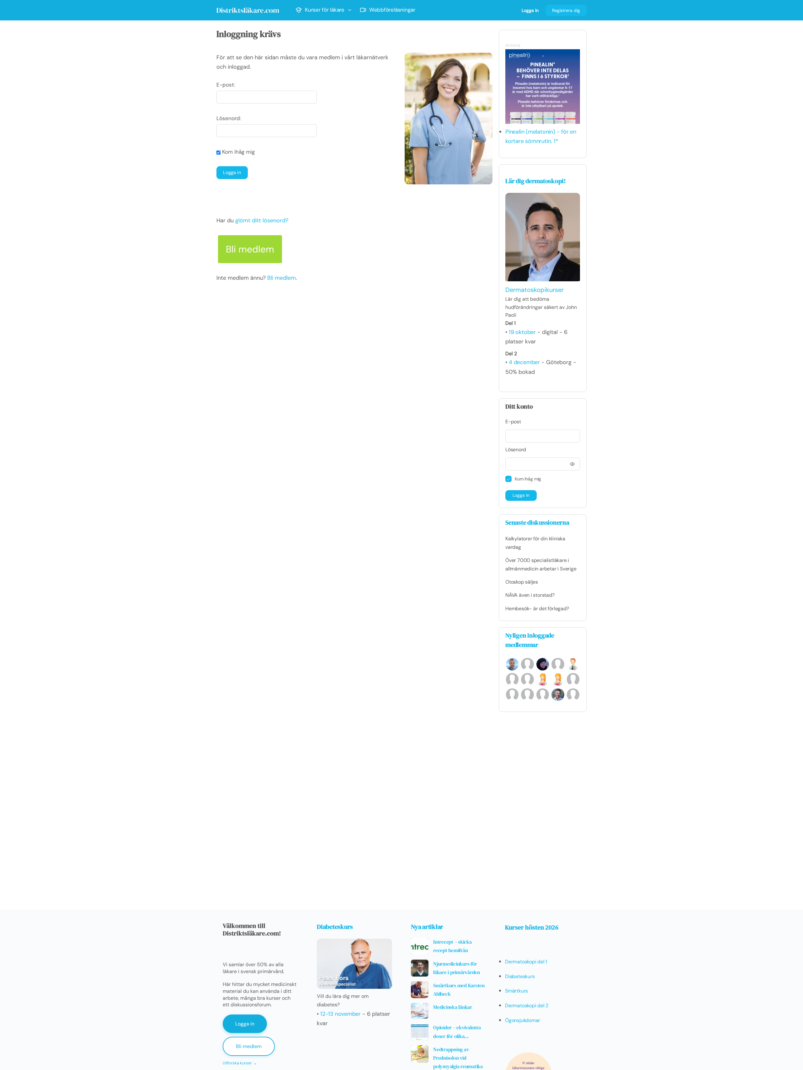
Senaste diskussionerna (537, 522)
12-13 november (340, 1014)
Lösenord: (228, 118)
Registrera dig (566, 10)
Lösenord (515, 449)
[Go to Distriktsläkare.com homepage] (247, 9)
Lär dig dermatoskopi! (535, 181)
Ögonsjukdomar (522, 1020)
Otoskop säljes (521, 582)
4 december (524, 362)
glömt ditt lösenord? (261, 220)
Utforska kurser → (240, 1063)
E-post (513, 421)
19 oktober (522, 332)
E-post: (225, 84)
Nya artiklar (427, 926)
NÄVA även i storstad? (530, 595)
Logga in (530, 10)
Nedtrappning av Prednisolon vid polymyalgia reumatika (458, 1058)
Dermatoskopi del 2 (526, 1005)
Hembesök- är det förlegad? (537, 608)
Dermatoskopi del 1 (526, 961)
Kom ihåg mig (238, 151)
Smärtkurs (516, 991)
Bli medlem (250, 249)
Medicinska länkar (452, 1007)
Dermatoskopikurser (534, 290)
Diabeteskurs (335, 926)
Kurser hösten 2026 (532, 927)
